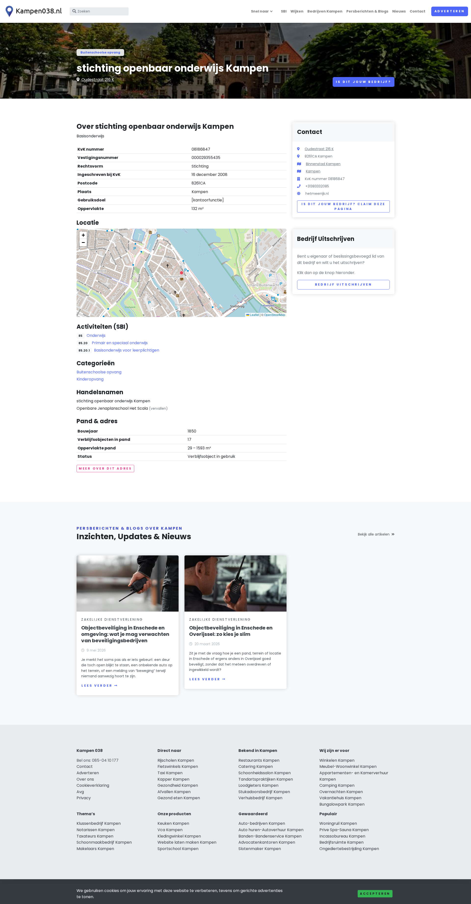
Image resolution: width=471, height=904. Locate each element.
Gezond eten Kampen (178, 798)
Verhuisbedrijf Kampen (260, 798)
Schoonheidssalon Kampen (264, 773)
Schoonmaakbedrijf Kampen (104, 842)
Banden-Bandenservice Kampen (269, 836)
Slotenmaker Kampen (259, 849)
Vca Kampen (170, 830)
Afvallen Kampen (174, 792)
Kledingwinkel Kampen (179, 836)
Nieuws (399, 11)
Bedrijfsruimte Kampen (341, 842)
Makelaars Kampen (95, 849)
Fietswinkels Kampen (177, 766)
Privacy (84, 798)
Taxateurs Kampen (95, 836)
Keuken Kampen (173, 823)
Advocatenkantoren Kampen (266, 842)
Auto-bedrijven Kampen (261, 823)
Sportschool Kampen (177, 849)
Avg (80, 792)
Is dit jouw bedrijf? (363, 82)
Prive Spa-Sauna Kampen (344, 830)
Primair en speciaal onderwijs (120, 343)
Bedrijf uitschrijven (343, 284)
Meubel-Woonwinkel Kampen (348, 766)
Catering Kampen (255, 766)
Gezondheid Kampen (177, 785)
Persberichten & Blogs (367, 11)
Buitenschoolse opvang (100, 52)
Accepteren (375, 893)
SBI (284, 11)
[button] (181, 273)
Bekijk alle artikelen (374, 534)
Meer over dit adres (105, 468)
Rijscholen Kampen (175, 760)
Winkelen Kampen (336, 760)
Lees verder (96, 685)
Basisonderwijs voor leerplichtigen (126, 350)
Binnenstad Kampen (323, 163)
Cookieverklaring (93, 785)
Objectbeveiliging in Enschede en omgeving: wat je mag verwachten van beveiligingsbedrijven (125, 634)
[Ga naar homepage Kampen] (32, 11)
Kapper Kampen (173, 779)
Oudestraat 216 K (97, 79)
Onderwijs (96, 335)
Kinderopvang (90, 379)
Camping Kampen (336, 785)
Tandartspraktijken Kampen (265, 779)
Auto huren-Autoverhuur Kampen (270, 830)
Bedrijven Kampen (324, 11)
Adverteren (449, 11)
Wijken (296, 11)
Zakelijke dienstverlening (112, 619)
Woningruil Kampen (338, 823)
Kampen (313, 171)
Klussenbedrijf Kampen (99, 823)
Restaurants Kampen (258, 760)
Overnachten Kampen (341, 792)
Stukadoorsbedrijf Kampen (264, 792)
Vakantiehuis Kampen (340, 798)
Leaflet (254, 315)
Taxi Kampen (170, 773)
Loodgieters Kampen (258, 785)
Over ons (85, 779)
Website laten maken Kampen (186, 842)
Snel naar (260, 11)
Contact (417, 11)
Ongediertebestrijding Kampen (349, 849)
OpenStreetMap (274, 315)
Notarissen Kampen (96, 830)
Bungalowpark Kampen (342, 804)
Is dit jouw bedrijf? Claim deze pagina (343, 206)
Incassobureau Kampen (342, 836)
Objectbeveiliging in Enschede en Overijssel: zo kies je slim (231, 631)
